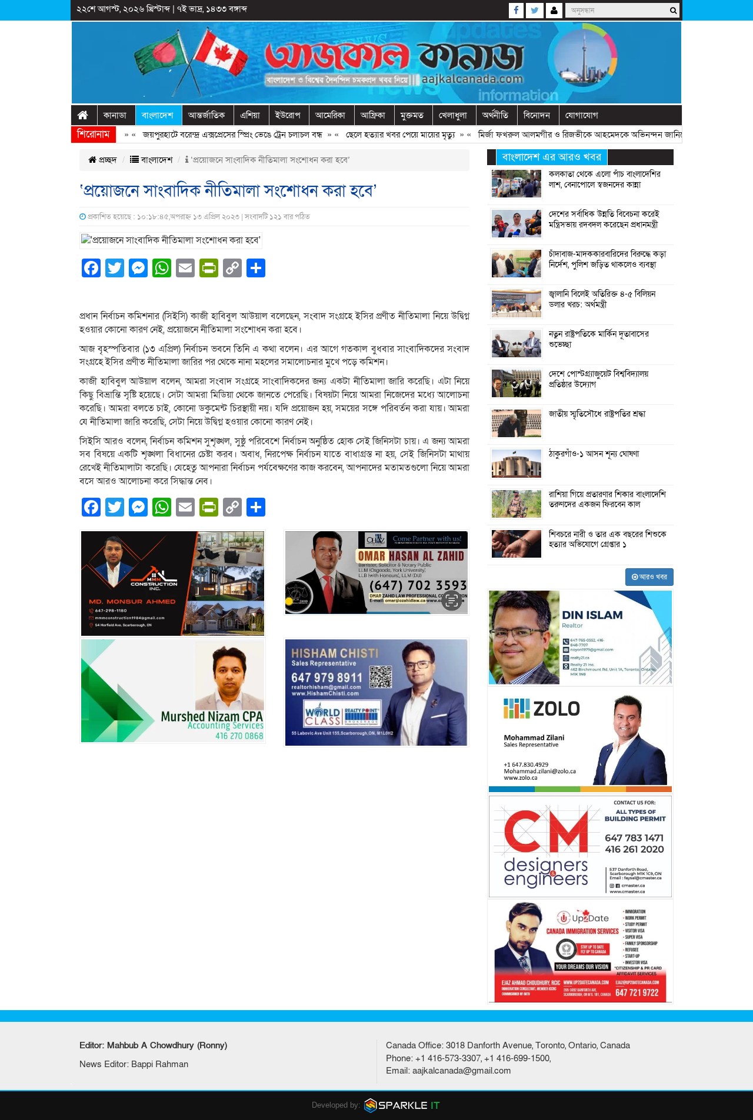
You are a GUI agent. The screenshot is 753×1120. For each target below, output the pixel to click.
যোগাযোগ (581, 115)
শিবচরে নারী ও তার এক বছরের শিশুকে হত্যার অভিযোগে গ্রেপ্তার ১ (608, 540)
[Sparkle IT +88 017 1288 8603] (402, 1104)
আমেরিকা (330, 115)
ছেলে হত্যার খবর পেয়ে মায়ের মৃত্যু (378, 134)
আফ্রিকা (373, 115)
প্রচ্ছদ (106, 160)
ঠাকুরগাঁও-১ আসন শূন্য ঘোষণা (594, 454)
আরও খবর (652, 577)
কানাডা (115, 115)
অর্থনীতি (495, 115)
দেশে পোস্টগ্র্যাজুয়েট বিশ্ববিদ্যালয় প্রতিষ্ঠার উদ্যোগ (598, 379)
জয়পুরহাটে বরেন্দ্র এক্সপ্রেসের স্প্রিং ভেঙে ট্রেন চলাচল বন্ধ (210, 134)
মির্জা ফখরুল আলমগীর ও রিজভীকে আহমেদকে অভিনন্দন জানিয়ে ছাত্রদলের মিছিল (587, 134)
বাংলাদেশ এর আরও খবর (551, 157)
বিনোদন (537, 115)
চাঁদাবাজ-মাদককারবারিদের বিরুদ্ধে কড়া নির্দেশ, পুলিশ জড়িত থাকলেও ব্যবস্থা (607, 259)
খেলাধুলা (453, 115)
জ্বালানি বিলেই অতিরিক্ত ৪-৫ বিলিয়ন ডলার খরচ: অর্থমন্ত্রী (602, 299)
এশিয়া (250, 115)
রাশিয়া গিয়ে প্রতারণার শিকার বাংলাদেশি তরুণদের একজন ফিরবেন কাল (607, 500)
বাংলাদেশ (157, 115)
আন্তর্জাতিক (206, 115)
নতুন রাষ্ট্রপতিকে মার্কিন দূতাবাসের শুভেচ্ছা (599, 339)
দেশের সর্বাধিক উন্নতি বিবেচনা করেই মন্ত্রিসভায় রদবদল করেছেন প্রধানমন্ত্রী (604, 219)
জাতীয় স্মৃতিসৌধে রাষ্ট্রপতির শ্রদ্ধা (597, 414)
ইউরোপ (287, 115)
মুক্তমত (412, 115)
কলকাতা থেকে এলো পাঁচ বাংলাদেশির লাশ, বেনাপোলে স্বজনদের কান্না (605, 179)
